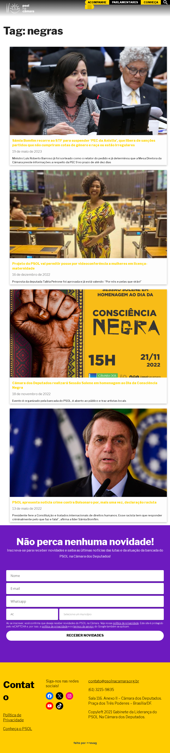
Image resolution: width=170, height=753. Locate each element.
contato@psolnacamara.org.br (113, 681)
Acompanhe (97, 2)
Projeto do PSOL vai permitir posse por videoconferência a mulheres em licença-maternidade (79, 266)
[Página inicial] (20, 7)
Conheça (151, 2)
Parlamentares (125, 2)
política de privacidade (126, 623)
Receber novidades (85, 635)
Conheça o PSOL (17, 729)
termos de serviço (83, 626)
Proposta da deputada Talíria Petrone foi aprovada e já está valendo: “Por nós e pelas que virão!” (77, 281)
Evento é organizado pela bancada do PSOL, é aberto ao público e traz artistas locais (69, 400)
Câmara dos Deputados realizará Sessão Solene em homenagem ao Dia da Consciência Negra (84, 385)
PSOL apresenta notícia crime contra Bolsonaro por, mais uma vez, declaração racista (84, 502)
